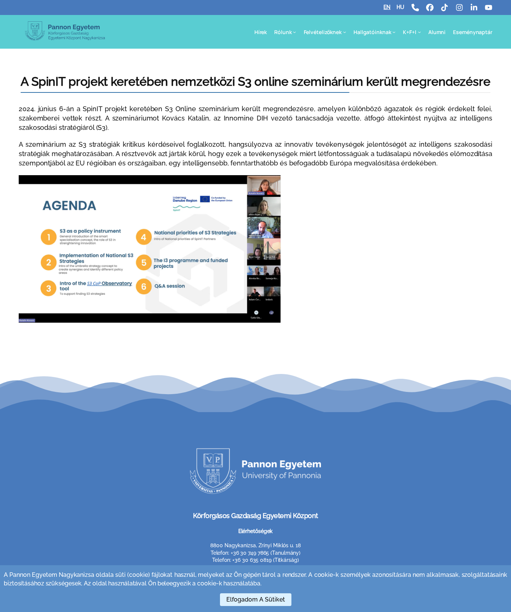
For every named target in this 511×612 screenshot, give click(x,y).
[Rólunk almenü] (294, 31)
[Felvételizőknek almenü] (344, 31)
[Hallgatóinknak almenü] (393, 31)
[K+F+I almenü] (419, 31)
